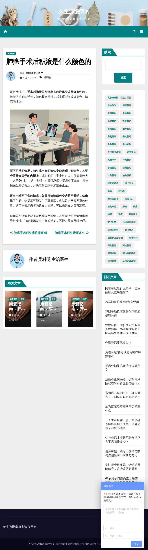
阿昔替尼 (112, 245)
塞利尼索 (112, 136)
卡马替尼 (127, 113)
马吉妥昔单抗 (129, 261)
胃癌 (120, 214)
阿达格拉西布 (129, 253)
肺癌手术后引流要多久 (70, 233)
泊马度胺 (127, 175)
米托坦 (121, 191)
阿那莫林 (112, 261)
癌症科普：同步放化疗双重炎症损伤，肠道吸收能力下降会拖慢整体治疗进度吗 (122, 329)
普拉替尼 (112, 167)
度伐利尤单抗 (114, 152)
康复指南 (11, 53)
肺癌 (110, 214)
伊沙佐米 (112, 105)
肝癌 (125, 206)
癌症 (22, 299)
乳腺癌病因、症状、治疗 (119, 97)
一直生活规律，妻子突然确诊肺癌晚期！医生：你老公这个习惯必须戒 (122, 424)
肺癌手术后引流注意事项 (30, 233)
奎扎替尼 (127, 136)
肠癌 (135, 206)
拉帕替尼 (127, 160)
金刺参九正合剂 (115, 237)
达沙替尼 (129, 230)
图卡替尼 (127, 128)
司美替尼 (127, 121)
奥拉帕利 (127, 144)
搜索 (107, 52)
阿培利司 (133, 237)
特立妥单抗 (113, 183)
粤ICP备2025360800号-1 (41, 543)
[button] (134, 31)
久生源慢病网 (74, 11)
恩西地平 (112, 160)
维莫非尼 (112, 206)
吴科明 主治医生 (34, 73)
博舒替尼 (127, 105)
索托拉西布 (113, 199)
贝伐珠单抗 (113, 230)
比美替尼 (112, 175)
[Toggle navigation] (141, 32)
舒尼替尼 (133, 214)
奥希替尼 (112, 144)
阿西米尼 (112, 253)
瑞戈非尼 (129, 183)
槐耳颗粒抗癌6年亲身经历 (122, 301)
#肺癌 (47, 77)
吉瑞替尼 (112, 128)
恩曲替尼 (131, 152)
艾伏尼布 (112, 222)
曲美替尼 (127, 167)
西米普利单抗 (129, 222)
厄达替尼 (112, 121)
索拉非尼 (129, 199)
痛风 (110, 191)
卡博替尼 (112, 113)
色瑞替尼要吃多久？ (118, 342)
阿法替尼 (127, 245)
